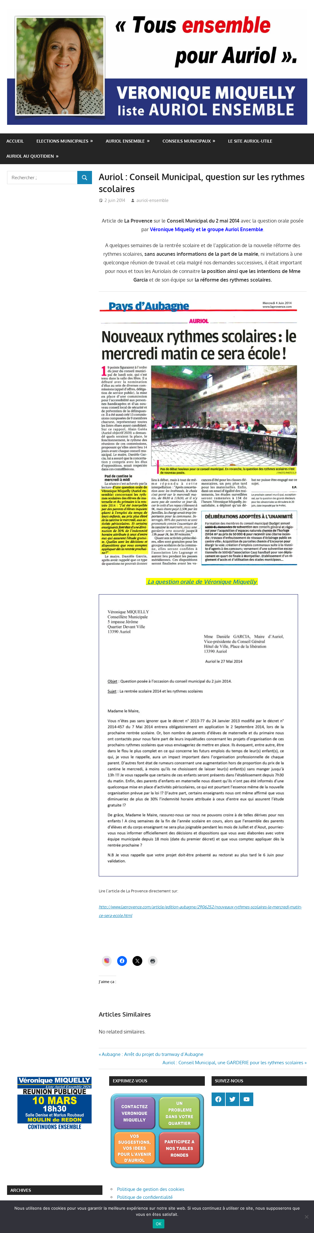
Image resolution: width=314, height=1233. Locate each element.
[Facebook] (218, 1099)
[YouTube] (246, 1099)
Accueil (15, 141)
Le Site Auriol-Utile (250, 141)
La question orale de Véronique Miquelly (202, 581)
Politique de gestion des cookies (150, 1189)
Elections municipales (62, 141)
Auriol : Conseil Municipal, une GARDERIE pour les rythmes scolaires (233, 1062)
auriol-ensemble (152, 200)
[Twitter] (232, 1099)
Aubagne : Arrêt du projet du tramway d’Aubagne (152, 1054)
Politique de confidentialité (145, 1197)
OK (159, 1223)
